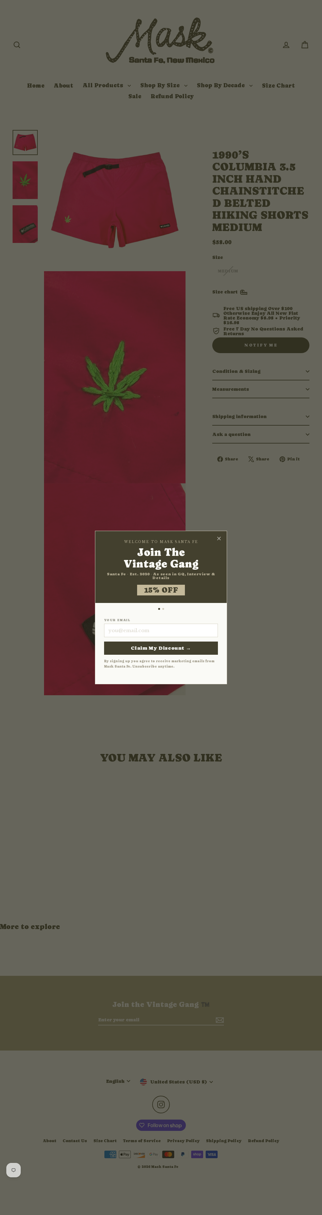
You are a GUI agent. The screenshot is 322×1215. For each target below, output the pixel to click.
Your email (117, 620)
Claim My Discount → (161, 648)
